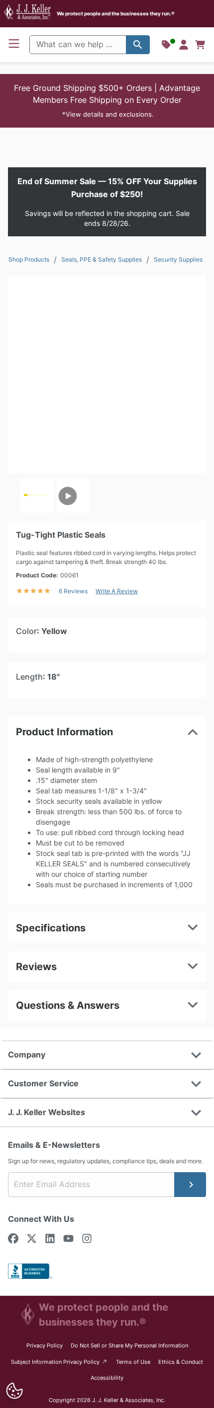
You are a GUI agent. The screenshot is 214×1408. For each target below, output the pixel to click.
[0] (200, 45)
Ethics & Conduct (180, 1361)
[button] (107, 101)
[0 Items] (200, 45)
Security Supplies (178, 259)
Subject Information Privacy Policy (59, 1361)
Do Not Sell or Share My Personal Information (129, 1345)
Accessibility (107, 1377)
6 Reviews (73, 591)
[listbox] (107, 496)
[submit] (190, 1184)
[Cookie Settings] (14, 1391)
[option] (36, 496)
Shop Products (28, 259)
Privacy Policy (44, 1345)
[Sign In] (183, 44)
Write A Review (117, 591)
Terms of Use (133, 1361)
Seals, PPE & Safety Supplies (101, 259)
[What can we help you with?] (138, 44)
